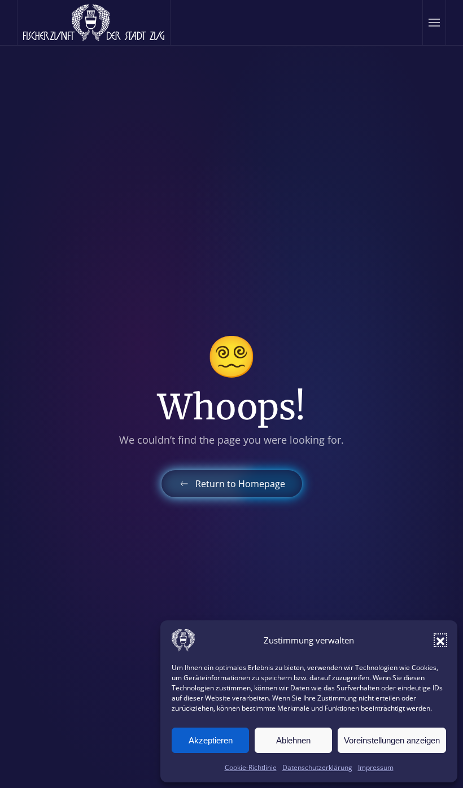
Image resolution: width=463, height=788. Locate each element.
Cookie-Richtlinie (251, 767)
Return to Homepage (240, 484)
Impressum (376, 767)
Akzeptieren (211, 740)
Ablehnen (293, 740)
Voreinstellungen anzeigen (392, 740)
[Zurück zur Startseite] (94, 22)
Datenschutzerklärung (317, 767)
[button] (440, 640)
